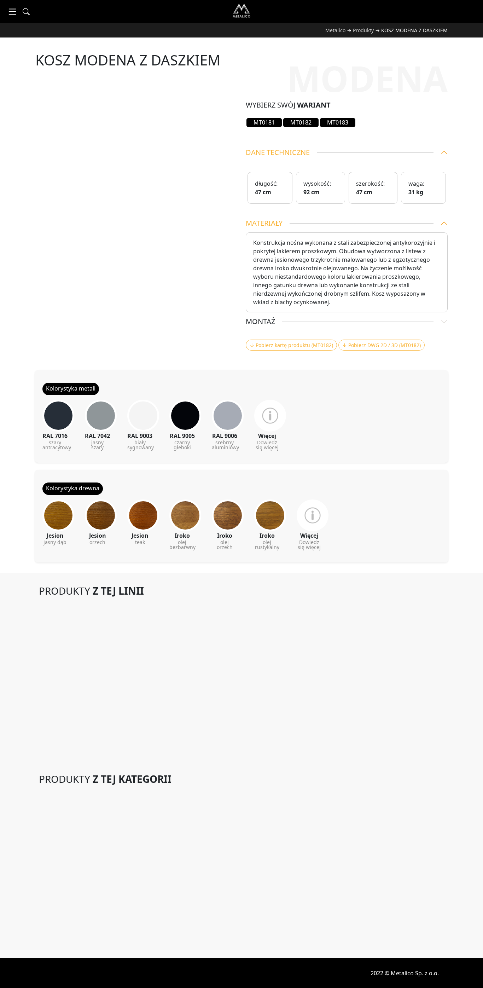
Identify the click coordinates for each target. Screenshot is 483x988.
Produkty (363, 30)
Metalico (335, 30)
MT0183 (337, 122)
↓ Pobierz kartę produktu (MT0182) (291, 345)
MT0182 (301, 122)
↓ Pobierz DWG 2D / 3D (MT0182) (381, 345)
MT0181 (264, 122)
